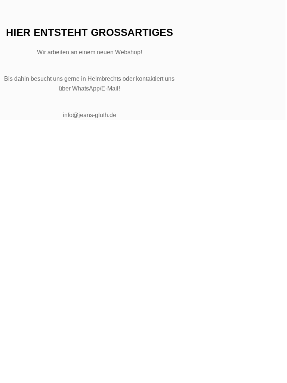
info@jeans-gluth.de (89, 115)
